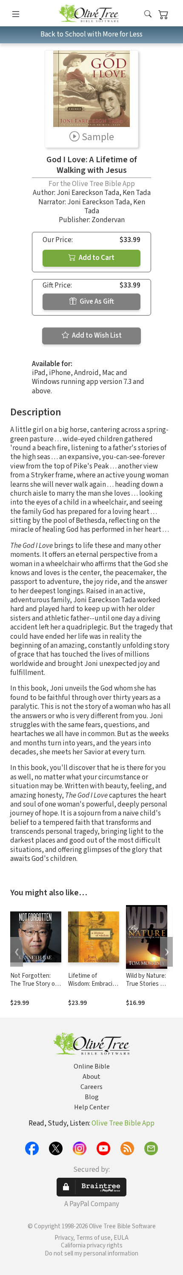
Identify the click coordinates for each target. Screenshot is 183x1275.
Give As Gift (96, 301)
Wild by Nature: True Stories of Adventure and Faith (146, 987)
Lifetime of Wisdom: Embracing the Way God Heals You (93, 987)
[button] (148, 14)
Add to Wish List (96, 335)
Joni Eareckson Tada (88, 193)
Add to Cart (95, 258)
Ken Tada (137, 193)
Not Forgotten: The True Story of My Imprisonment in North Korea (33, 987)
